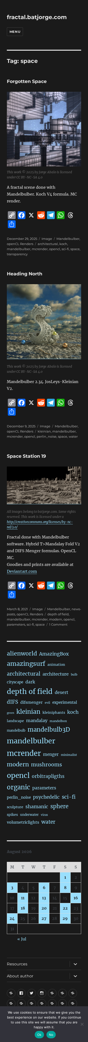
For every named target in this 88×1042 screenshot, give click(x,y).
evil (47, 702)
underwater (29, 815)
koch (63, 244)
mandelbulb (16, 730)
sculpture (15, 807)
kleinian (44, 431)
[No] (81, 1024)
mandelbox (58, 721)
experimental (64, 702)
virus (44, 815)
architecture (56, 674)
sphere (59, 806)
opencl (54, 249)
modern (55, 619)
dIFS (12, 702)
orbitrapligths (48, 776)
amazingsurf (26, 663)
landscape (15, 721)
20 (44, 908)
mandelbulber (18, 249)
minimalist (69, 755)
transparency (17, 254)
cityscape (15, 682)
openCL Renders (20, 244)
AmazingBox (54, 654)
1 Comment (58, 624)
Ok (39, 1035)
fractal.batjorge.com (37, 17)
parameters (16, 624)
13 (44, 897)
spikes (12, 814)
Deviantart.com (22, 571)
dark (30, 682)
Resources (17, 964)
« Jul (21, 939)
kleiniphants (54, 712)
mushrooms (46, 764)
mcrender (40, 249)
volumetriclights (23, 822)
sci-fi (65, 249)
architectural (48, 244)
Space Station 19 (26, 456)
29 (65, 918)
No (51, 1035)
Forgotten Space (27, 81)
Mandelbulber (67, 239)
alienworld (22, 653)
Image (47, 239)
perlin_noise (46, 436)
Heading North (24, 274)
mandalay (36, 720)
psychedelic (46, 797)
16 (76, 897)
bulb (74, 674)
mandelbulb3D (49, 729)
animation (56, 664)
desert (61, 692)
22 (65, 908)
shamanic (36, 806)
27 (44, 918)
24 (12, 918)
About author (20, 976)
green (10, 712)
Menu (15, 32)
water (73, 436)
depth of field (58, 614)
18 (23, 908)
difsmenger (31, 702)
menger (51, 754)
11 (22, 897)
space (75, 249)
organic (18, 787)
